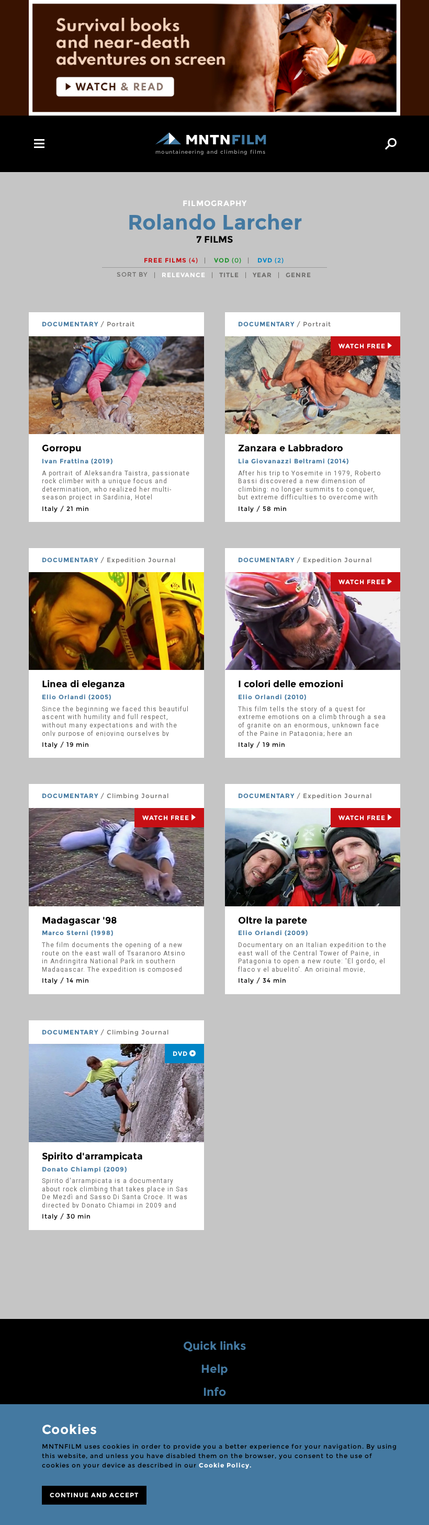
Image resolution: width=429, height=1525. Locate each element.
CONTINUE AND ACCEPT (94, 1495)
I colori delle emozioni (290, 684)
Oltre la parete (272, 920)
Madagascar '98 (79, 920)
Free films (171, 260)
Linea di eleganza (83, 684)
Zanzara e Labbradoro (290, 448)
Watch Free (362, 346)
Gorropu (62, 448)
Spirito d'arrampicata (92, 1156)
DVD (270, 260)
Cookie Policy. (225, 1465)
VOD (228, 260)
